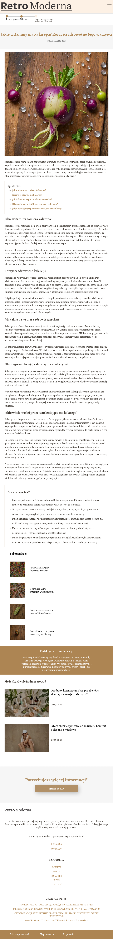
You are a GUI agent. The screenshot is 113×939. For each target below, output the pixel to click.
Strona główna (13, 19)
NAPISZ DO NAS (56, 788)
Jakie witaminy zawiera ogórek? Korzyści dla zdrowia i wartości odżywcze (41, 612)
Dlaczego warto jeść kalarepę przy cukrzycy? (35, 204)
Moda (56, 871)
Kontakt (56, 849)
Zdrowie (24, 19)
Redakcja (56, 844)
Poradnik (56, 876)
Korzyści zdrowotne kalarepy (27, 195)
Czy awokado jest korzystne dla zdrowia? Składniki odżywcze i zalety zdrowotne (56, 915)
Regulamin (68, 934)
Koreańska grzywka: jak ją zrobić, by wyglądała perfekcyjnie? (56, 904)
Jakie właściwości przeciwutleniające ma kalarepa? (38, 208)
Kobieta (56, 867)
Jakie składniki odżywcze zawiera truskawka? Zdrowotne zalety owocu (56, 909)
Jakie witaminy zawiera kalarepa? (29, 190)
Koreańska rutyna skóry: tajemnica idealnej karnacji (56, 920)
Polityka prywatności (20, 934)
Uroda (56, 880)
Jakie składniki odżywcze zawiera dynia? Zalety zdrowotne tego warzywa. (42, 633)
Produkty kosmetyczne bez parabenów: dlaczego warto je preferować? (75, 692)
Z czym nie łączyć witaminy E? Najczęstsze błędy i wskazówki (42, 590)
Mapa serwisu (47, 934)
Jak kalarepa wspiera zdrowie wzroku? (32, 199)
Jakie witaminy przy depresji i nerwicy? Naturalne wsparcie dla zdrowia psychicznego (41, 569)
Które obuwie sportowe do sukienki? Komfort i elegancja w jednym (78, 728)
